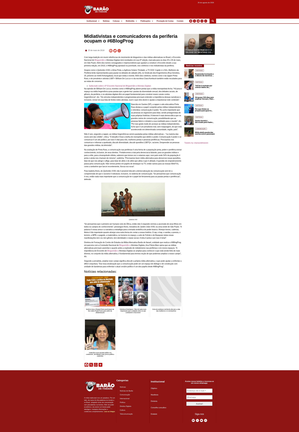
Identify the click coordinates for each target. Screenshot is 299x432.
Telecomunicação (126, 414)
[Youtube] (198, 21)
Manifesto (154, 395)
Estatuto (154, 414)
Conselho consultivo (158, 408)
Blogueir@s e (100, 60)
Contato (180, 21)
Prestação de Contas (165, 21)
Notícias (106, 21)
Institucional (92, 21)
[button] (212, 21)
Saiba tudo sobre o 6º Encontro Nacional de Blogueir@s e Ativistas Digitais (120, 86)
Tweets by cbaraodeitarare (196, 143)
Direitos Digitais (125, 406)
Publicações (145, 21)
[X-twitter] (194, 21)
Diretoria (154, 401)
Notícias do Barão (126, 391)
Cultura (122, 410)
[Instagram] (201, 21)
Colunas (116, 21)
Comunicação (125, 395)
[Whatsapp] (205, 21)
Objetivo (154, 388)
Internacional (124, 398)
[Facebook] (190, 21)
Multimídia (130, 21)
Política (122, 402)
